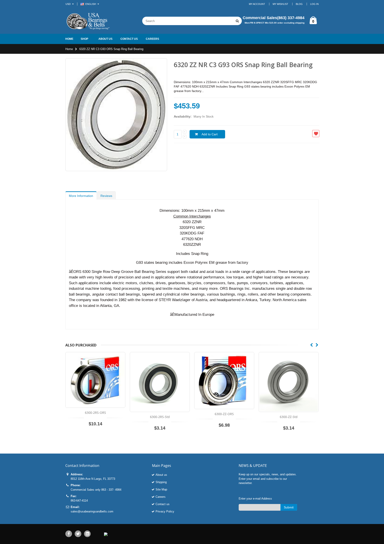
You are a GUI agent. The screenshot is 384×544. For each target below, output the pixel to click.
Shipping (161, 482)
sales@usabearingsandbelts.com (92, 511)
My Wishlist (280, 4)
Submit (289, 507)
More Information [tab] (81, 196)
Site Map (161, 489)
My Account (257, 4)
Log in (314, 4)
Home (69, 49)
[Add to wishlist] (315, 133)
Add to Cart (210, 134)
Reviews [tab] (106, 196)
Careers (161, 496)
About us (161, 474)
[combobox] (185, 21)
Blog (299, 4)
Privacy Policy (165, 511)
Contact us (163, 504)
